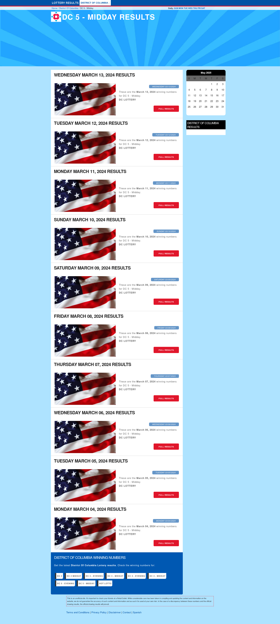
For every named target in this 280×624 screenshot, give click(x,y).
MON (181, 8)
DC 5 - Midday (87, 583)
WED (190, 8)
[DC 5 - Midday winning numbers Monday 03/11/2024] (85, 210)
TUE (186, 8)
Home (54, 8)
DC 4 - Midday (157, 575)
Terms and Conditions (77, 612)
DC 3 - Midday (115, 575)
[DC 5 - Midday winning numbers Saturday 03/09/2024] (85, 307)
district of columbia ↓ (95, 2)
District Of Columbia (68, 8)
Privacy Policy (99, 612)
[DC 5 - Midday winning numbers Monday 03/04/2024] (85, 548)
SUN (176, 8)
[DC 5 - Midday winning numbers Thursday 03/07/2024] (85, 403)
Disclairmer (115, 612)
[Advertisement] (140, 47)
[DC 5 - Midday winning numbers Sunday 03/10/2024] (85, 259)
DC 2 (59, 575)
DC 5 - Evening (65, 583)
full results (166, 109)
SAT (203, 8)
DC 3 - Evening (94, 575)
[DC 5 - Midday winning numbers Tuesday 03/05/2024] (85, 500)
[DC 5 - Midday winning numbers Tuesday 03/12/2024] (85, 162)
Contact (127, 612)
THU (195, 8)
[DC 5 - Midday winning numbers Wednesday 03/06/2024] (85, 452)
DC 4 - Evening (136, 575)
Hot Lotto (105, 583)
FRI (199, 8)
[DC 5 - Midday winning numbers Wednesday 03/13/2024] (85, 114)
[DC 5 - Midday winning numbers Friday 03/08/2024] (85, 355)
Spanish (137, 612)
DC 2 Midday (74, 575)
